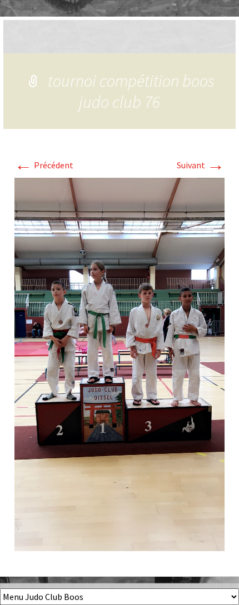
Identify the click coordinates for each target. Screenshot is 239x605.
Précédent (43, 165)
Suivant (201, 165)
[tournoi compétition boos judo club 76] (119, 363)
